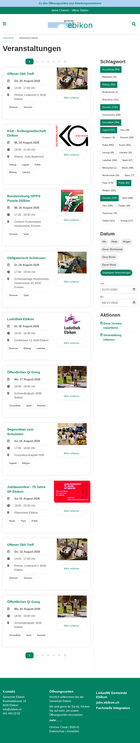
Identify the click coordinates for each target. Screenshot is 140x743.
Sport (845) (127, 198)
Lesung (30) (108, 152)
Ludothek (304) (109, 160)
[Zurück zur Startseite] (70, 24)
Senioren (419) (109, 198)
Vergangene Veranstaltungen (116, 272)
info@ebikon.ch (12, 709)
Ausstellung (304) (111, 69)
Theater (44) (124, 205)
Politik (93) (124, 183)
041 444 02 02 (11, 713)
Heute (114, 241)
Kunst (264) (125, 145)
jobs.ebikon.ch (107, 702)
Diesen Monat (109, 264)
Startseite (8, 38)
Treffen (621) (108, 220)
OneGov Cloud (58, 727)
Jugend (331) (108, 130)
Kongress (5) (108, 137)
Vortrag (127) (126, 220)
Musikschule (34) (110, 175)
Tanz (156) (107, 205)
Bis (101, 296)
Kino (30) (125, 130)
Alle (104, 241)
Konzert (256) (127, 137)
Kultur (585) (108, 145)
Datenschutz (57, 731)
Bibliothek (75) (109, 77)
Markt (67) (127, 160)
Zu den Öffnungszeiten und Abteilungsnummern (70, 3)
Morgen (126, 241)
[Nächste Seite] (65, 61)
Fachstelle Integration (113, 708)
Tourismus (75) (109, 213)
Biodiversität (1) (110, 92)
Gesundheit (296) (110, 122)
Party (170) (107, 183)
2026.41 (74, 727)
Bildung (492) (108, 84)
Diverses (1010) (110, 107)
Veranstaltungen (28, 38)
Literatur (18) (125, 152)
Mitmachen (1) (109, 168)
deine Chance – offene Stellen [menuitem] (71, 10)
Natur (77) (129, 175)
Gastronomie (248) (111, 115)
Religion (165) (109, 190)
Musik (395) (128, 168)
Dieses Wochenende (112, 249)
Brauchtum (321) (110, 99)
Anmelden (73, 731)
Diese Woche (108, 257)
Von (102, 283)
